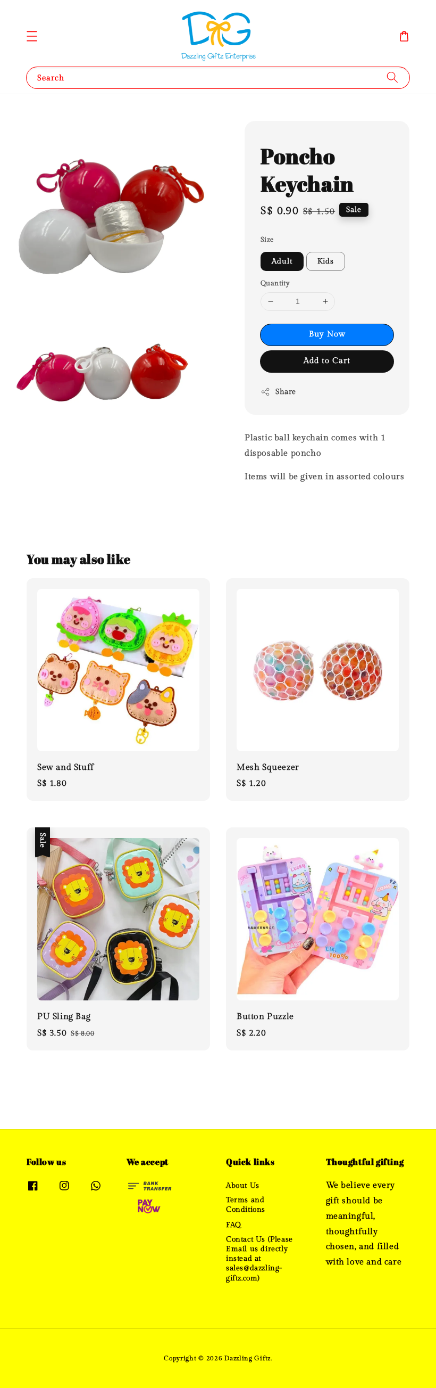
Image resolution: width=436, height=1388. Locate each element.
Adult (282, 261)
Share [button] (285, 392)
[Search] (392, 77)
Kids (325, 261)
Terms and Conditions (245, 1205)
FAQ (233, 1225)
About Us (242, 1185)
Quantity (275, 283)
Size (267, 239)
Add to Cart (327, 360)
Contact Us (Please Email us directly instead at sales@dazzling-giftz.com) (259, 1259)
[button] (32, 36)
